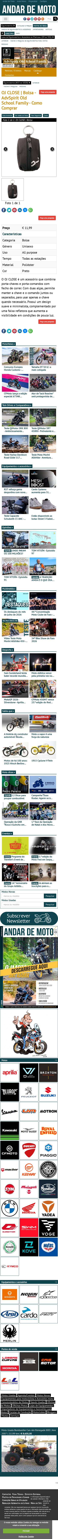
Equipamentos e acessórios (16, 466)
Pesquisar (50, 896)
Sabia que (7, 710)
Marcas (27, 70)
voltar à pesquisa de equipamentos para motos (28, 40)
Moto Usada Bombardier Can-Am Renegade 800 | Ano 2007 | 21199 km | (28, 1432)
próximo (4, 44)
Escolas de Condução (20, 1412)
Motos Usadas (8, 1395)
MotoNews (7, 343)
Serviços (15, 1415)
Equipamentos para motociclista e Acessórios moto (27, 1398)
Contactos (9, 75)
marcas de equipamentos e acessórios (16, 29)
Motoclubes (39, 1412)
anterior (4, 40)
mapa (18, 33)
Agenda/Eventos (26, 1395)
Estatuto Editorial (33, 1494)
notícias (49, 29)
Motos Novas (43, 1395)
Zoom (46, 115)
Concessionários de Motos (14, 1402)
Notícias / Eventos (13, 70)
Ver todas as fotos (21, 115)
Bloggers (51, 1412)
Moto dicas (7, 772)
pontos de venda (40, 25)
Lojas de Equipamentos (41, 1405)
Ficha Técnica (17, 1494)
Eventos (6, 833)
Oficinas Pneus (19, 1405)
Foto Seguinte (36, 115)
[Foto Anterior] (12, 149)
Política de (26, 1536)
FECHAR (26, 1531)
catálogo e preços (24, 25)
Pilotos (5, 1415)
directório (9, 33)
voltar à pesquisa (10, 86)
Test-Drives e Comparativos (16, 405)
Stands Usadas (37, 1402)
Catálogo (38, 70)
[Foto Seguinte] (46, 149)
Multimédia (8, 588)
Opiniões (6, 527)
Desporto (6, 649)
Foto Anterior (7, 115)
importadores (38, 29)
